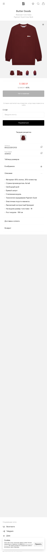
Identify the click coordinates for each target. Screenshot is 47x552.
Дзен (8, 536)
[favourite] (33, 3)
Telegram (9, 531)
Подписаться (23, 123)
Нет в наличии (23, 93)
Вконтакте (10, 527)
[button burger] (4, 3)
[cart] (43, 3)
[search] (38, 3)
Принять (38, 544)
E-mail (5, 110)
